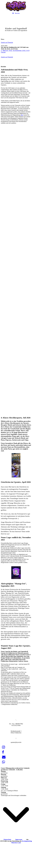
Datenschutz (7, 839)
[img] (16, 6)
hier (22, 115)
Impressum (18, 839)
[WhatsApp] (3, 762)
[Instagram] (3, 747)
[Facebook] (3, 752)
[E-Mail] (4, 757)
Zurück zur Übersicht (7, 42)
